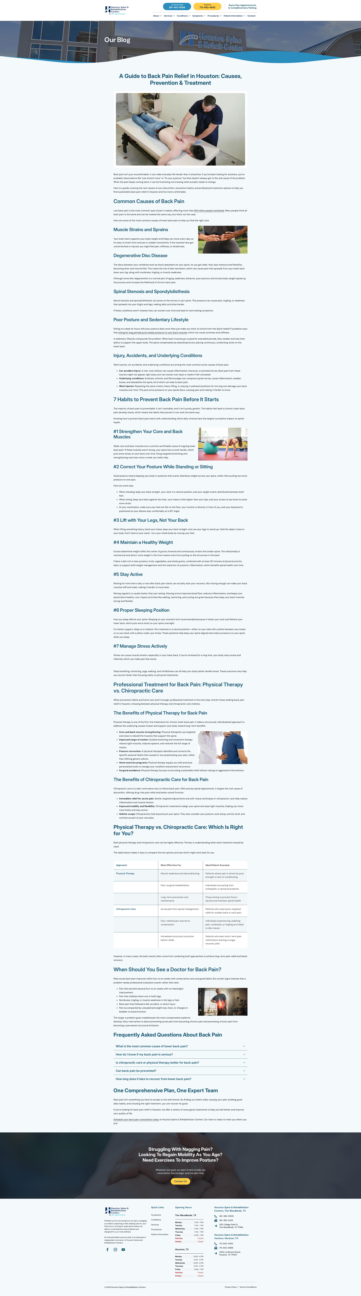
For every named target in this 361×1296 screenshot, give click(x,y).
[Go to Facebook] (107, 1250)
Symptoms (197, 16)
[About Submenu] (161, 16)
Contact (251, 16)
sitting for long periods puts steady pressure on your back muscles (152, 332)
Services (168, 16)
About (156, 16)
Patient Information (233, 16)
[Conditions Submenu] (189, 16)
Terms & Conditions (248, 1287)
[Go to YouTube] (123, 1250)
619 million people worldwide (209, 210)
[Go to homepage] (117, 1211)
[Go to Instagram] (115, 1250)
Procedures (213, 16)
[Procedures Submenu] (221, 16)
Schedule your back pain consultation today (136, 1119)
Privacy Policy (231, 1287)
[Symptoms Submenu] (204, 16)
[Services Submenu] (174, 16)
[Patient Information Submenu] (244, 16)
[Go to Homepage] (117, 10)
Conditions (182, 16)
